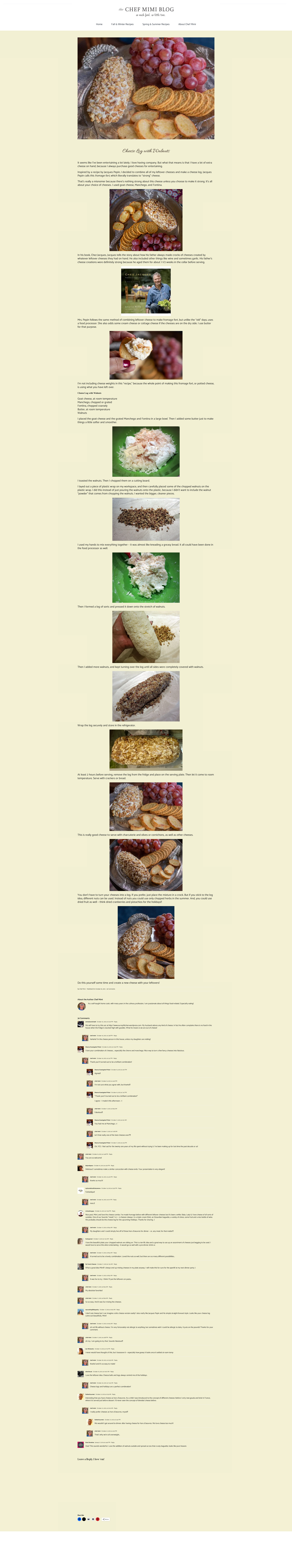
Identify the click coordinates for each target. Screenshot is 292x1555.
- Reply (115, 1022)
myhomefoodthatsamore (92, 1188)
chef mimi (93, 1036)
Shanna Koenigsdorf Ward (93, 1047)
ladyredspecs (89, 1166)
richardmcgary (89, 1211)
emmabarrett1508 (90, 1022)
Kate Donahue (89, 1442)
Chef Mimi (83, 989)
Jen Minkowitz (89, 1349)
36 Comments (111, 989)
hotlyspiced (89, 1239)
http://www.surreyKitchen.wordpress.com (125, 1025)
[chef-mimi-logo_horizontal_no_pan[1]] (146, 4)
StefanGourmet (90, 1394)
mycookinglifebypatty (92, 1310)
